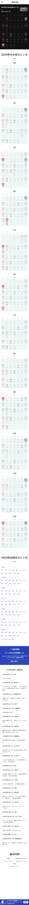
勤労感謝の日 (26, 504)
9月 (14, 392)
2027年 (3, 598)
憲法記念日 (22, 241)
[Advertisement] (14, 889)
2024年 (3, 567)
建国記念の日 (3, 125)
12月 (14, 516)
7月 (14, 315)
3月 (14, 147)
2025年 (3, 577)
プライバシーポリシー (8, 861)
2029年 (3, 619)
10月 (14, 433)
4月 (14, 191)
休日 (7, 124)
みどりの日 (26, 241)
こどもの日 (3, 251)
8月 (14, 353)
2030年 (3, 629)
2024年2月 (23, 9)
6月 (14, 274)
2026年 (3, 588)
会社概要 (14, 863)
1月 (14, 63)
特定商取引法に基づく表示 (20, 858)
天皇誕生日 (22, 135)
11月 (14, 473)
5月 (14, 230)
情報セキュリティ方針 (20, 861)
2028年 (3, 609)
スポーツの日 (7, 456)
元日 (7, 22)
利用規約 (8, 858)
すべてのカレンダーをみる (8, 639)
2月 (14, 103)
